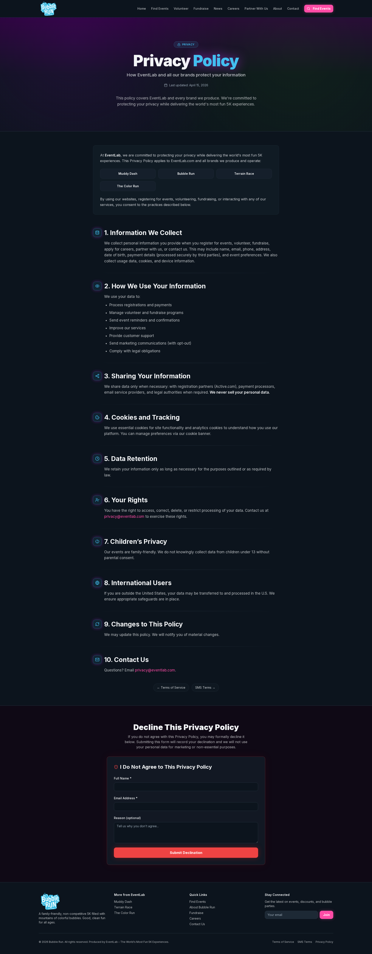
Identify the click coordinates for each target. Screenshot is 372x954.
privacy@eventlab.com (124, 516)
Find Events (160, 8)
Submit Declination (186, 852)
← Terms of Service (171, 687)
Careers (233, 8)
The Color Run (124, 913)
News (218, 8)
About (277, 8)
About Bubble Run (202, 907)
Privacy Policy (324, 941)
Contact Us (197, 924)
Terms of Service (283, 941)
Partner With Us (256, 8)
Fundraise (201, 8)
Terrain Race (123, 907)
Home (141, 8)
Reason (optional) (127, 818)
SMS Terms (305, 941)
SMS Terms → (205, 687)
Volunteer (181, 8)
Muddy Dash (123, 901)
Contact (293, 8)
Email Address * (126, 798)
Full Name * (123, 778)
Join (326, 915)
